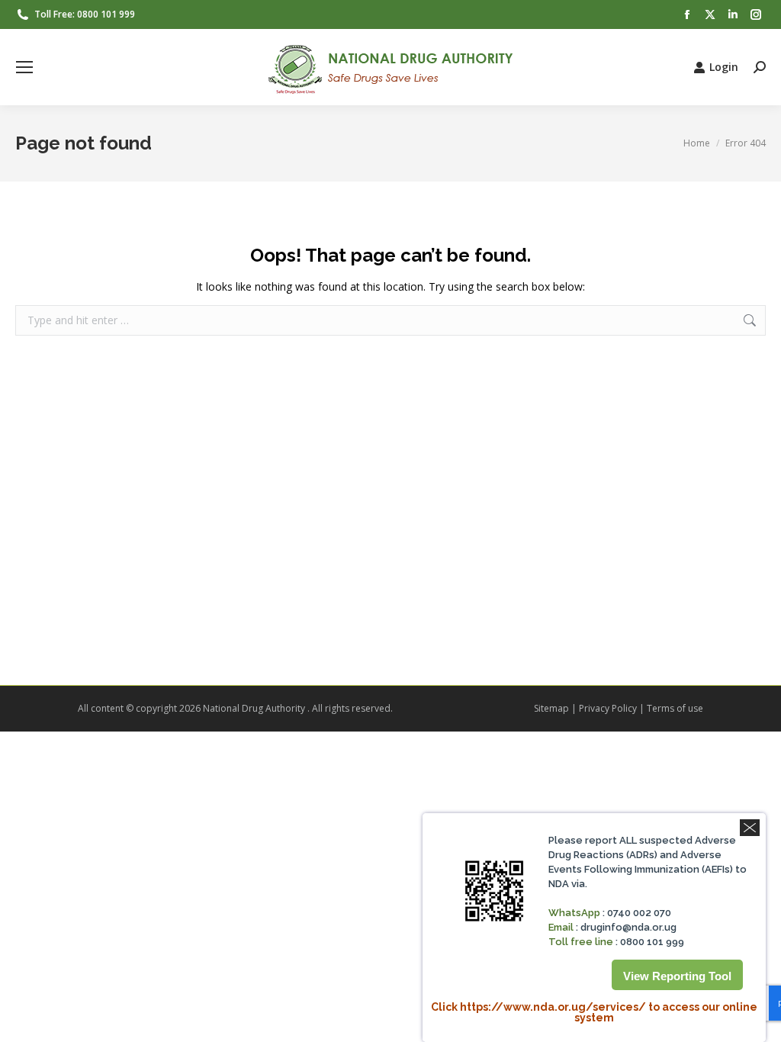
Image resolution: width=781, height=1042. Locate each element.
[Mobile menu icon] (24, 67)
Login (723, 67)
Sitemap (551, 708)
